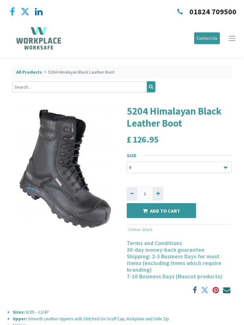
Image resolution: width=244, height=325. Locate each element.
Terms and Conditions (154, 243)
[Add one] (157, 194)
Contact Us (207, 38)
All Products (29, 72)
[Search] (151, 86)
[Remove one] (132, 194)
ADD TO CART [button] (165, 211)
